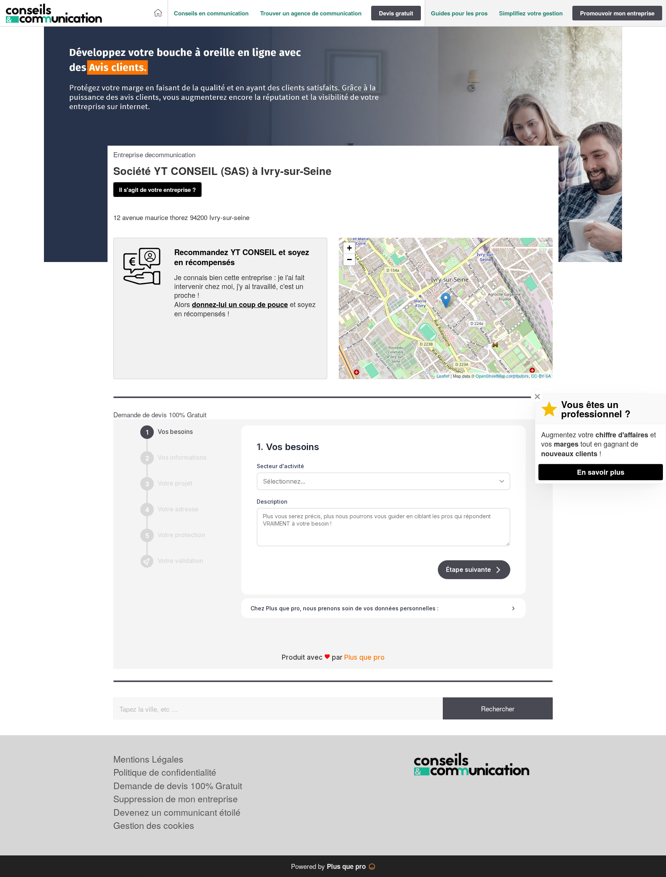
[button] (211, 13)
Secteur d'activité (280, 466)
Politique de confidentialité (164, 772)
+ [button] (349, 248)
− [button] (349, 259)
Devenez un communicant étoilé (176, 812)
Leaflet (443, 376)
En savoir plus (600, 472)
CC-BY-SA (541, 376)
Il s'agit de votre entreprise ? (157, 189)
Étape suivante (468, 569)
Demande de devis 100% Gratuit (177, 785)
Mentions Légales (148, 759)
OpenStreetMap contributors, (503, 376)
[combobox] (381, 481)
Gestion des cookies (153, 825)
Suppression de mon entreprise (175, 798)
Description (272, 501)
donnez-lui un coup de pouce (240, 304)
